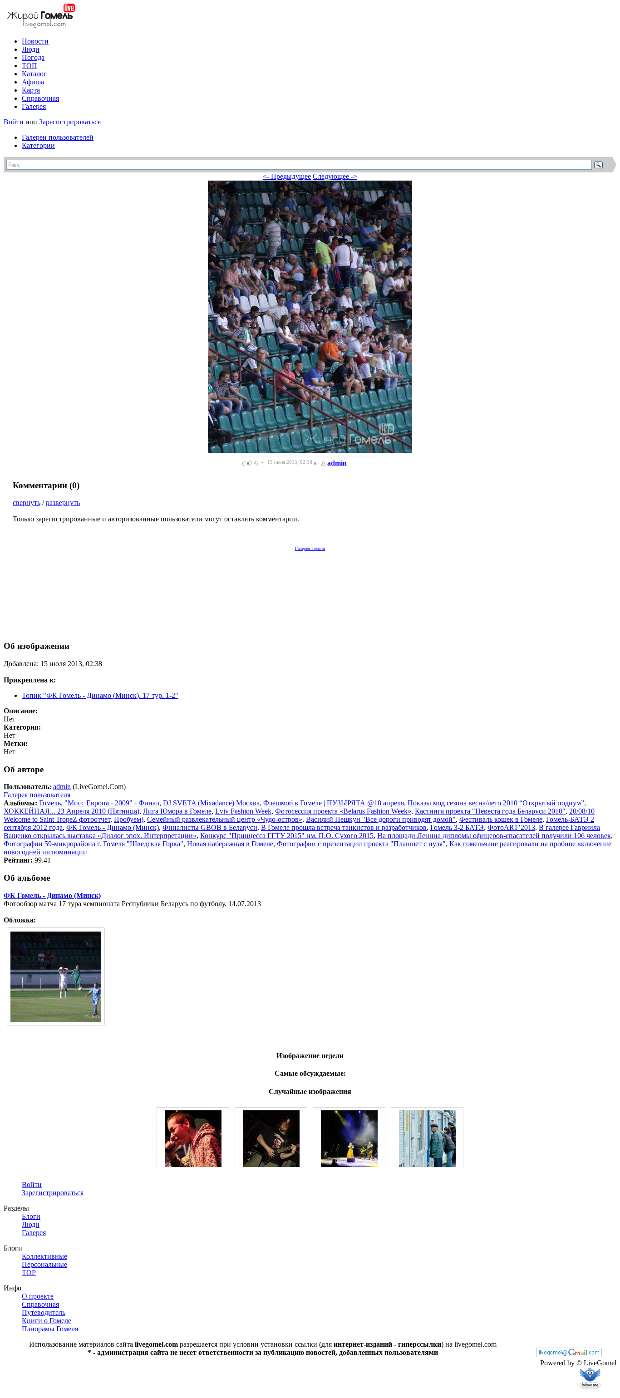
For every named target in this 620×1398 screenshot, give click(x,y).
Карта (31, 90)
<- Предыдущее (287, 176)
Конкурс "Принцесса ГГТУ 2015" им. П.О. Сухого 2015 (287, 835)
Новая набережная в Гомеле (230, 844)
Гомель (50, 803)
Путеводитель (43, 1312)
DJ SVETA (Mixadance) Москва (211, 803)
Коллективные (44, 1256)
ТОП (29, 65)
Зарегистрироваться (70, 122)
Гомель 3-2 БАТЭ (457, 827)
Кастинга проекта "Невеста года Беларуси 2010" (490, 811)
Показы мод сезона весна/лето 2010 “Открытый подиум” (496, 803)
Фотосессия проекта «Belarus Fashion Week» (343, 811)
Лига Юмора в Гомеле (177, 811)
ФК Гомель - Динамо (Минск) (112, 827)
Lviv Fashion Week (243, 811)
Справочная (40, 98)
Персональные (44, 1264)
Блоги (31, 1216)
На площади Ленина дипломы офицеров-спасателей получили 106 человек (494, 835)
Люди (30, 49)
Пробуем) (128, 819)
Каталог (34, 74)
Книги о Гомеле (46, 1320)
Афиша (33, 82)
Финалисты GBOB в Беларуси (209, 827)
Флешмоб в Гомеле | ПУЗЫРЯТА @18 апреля (333, 803)
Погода (33, 57)
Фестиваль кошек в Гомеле (500, 819)
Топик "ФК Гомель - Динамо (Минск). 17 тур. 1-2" (100, 695)
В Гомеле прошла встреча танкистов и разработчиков (344, 827)
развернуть (63, 502)
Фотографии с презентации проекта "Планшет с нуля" (361, 844)
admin (337, 463)
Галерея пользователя (37, 795)
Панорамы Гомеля (50, 1329)
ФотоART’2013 (511, 827)
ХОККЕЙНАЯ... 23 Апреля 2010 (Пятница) (71, 811)
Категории (38, 145)
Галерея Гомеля (310, 548)
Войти (14, 122)
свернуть (26, 502)
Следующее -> (335, 176)
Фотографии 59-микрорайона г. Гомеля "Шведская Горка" (93, 844)
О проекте (38, 1296)
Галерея (34, 106)
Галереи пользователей (57, 137)
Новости (35, 41)
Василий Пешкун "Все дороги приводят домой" (381, 819)
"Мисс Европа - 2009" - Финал (111, 803)
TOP (29, 1272)
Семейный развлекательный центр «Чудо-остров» (224, 819)
